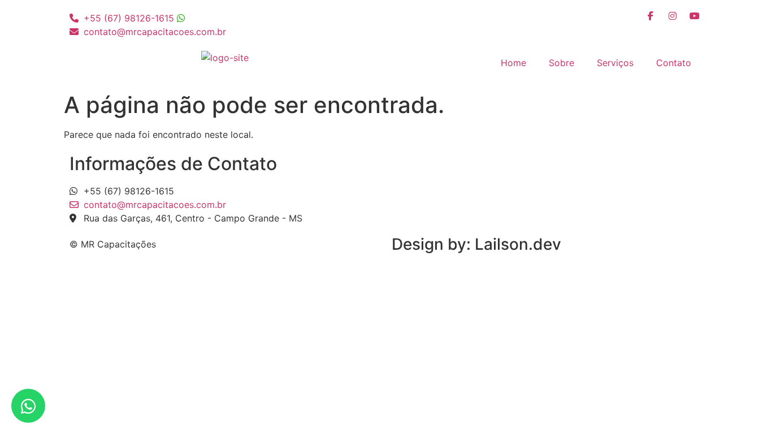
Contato (673, 62)
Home (513, 62)
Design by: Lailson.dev (476, 244)
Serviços (615, 62)
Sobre (561, 62)
